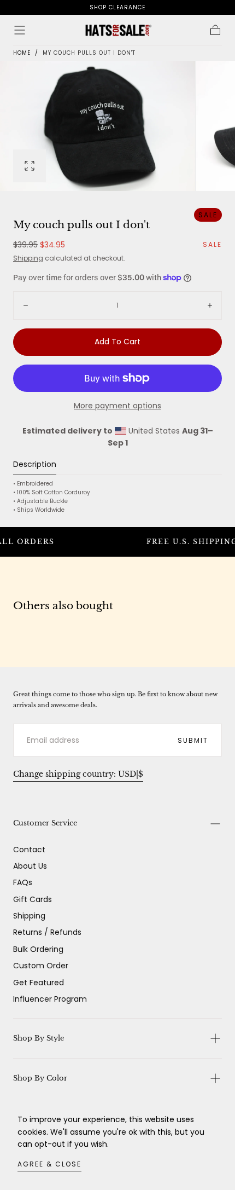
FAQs (22, 882)
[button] (19, 30)
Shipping (28, 258)
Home (22, 53)
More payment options (117, 405)
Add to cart (117, 341)
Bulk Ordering (38, 949)
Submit (193, 740)
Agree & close (49, 1164)
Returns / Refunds (47, 932)
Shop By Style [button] (38, 1038)
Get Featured (38, 982)
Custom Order (40, 965)
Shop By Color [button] (40, 1078)
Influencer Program (50, 998)
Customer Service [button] (45, 823)
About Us (30, 865)
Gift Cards (32, 899)
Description (34, 465)
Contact (29, 849)
